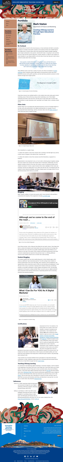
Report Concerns (20, 460)
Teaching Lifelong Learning (9, 44)
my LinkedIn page (46, 196)
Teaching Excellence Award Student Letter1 (10, 57)
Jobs (15, 460)
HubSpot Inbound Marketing (52, 337)
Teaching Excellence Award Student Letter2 (10, 61)
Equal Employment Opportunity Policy (42, 460)
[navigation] (56, 2)
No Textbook (8, 35)
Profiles (40, 15)
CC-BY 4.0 (37, 399)
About (46, 15)
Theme (29, 15)
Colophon (26, 425)
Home (17, 15)
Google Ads (44, 339)
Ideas (34, 15)
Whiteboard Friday (27, 372)
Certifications (8, 41)
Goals (7, 25)
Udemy (19, 375)
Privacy (25, 460)
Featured (23, 15)
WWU (25, 436)
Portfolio (7, 21)
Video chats (8, 37)
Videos (7, 23)
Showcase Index (27, 431)
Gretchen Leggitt (33, 448)
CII (24, 433)
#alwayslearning (37, 378)
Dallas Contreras (53, 109)
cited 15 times (41, 361)
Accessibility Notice (31, 460)
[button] (10, 32)
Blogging (7, 39)
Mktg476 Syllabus (9, 53)
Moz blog (48, 370)
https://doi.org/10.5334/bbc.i (24, 399)
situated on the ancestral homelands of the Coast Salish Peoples (31, 451)
